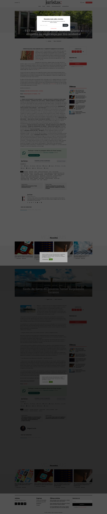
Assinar (65, 25)
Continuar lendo (53, 28)
